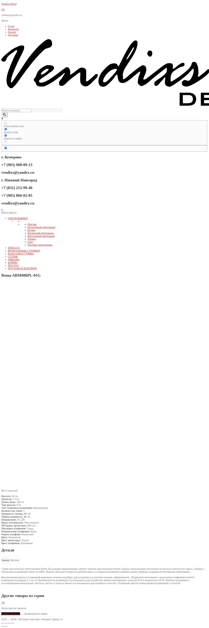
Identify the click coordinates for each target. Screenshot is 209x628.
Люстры (32, 224)
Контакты (13, 29)
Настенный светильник (40, 233)
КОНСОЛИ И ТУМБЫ (21, 253)
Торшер (31, 239)
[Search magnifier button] (4, 114)
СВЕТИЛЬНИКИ (18, 218)
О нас (11, 26)
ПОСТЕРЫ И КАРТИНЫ (22, 268)
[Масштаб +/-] (2, 623)
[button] (104, 20)
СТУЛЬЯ (13, 256)
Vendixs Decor (9, 4)
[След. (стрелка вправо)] (6, 626)
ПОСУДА (13, 265)
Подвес (31, 230)
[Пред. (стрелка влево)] (2, 626)
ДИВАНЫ (13, 259)
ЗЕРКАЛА (14, 247)
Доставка (13, 35)
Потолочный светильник (41, 227)
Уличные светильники (39, 244)
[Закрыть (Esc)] (12, 623)
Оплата (12, 32)
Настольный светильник (41, 236)
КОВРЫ (12, 262)
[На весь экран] (6, 623)
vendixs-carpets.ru (10, 613)
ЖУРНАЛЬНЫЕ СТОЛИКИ (24, 250)
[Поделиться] (9, 623)
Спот (30, 242)
